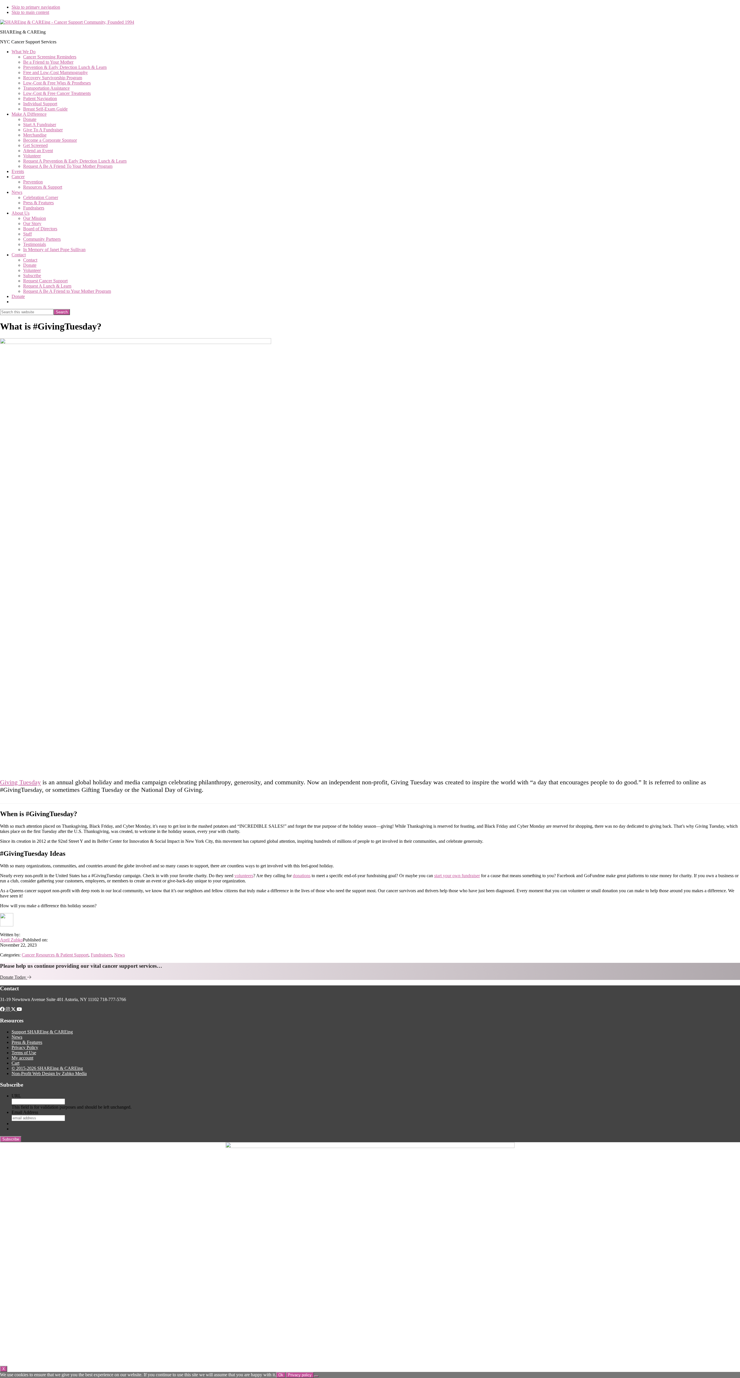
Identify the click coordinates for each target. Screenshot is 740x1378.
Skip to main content (30, 12)
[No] (316, 1376)
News (119, 954)
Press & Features (27, 1042)
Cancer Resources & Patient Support (55, 954)
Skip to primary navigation (36, 7)
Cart (15, 1063)
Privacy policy (300, 1375)
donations (301, 875)
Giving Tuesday (20, 782)
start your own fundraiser (457, 875)
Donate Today (13, 977)
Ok (280, 1375)
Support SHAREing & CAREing (42, 1031)
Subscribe (10, 1139)
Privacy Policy (25, 1047)
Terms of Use (24, 1052)
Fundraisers (101, 954)
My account (22, 1057)
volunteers (243, 875)
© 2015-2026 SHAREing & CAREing (47, 1068)
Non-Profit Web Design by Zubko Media (49, 1073)
